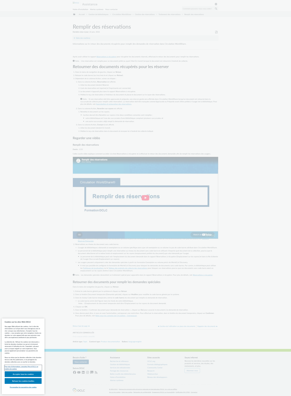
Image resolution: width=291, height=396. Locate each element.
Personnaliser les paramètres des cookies (23, 387)
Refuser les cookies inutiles (23, 381)
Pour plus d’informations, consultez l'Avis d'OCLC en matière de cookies (21, 367)
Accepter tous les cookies (23, 374)
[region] (23, 356)
